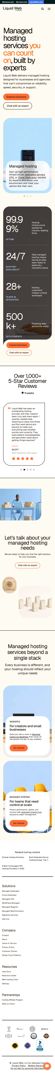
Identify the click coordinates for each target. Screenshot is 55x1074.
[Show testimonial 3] (27, 469)
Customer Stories (9, 951)
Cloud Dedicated (27, 177)
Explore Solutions (18, 345)
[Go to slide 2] (27, 196)
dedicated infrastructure (31, 812)
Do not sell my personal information (28, 1068)
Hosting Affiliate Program (12, 1000)
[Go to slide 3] (31, 196)
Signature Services (10, 915)
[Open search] (42, 9)
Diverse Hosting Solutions (13, 857)
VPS (11, 177)
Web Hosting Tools (10, 979)
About (4, 939)
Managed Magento (10, 907)
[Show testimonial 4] (31, 469)
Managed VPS (8, 899)
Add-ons (5, 919)
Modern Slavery (35, 1065)
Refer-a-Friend (8, 1004)
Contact (5, 935)
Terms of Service (9, 943)
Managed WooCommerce (13, 911)
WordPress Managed (10, 903)
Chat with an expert (19, 352)
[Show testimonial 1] (21, 469)
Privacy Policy (8, 947)
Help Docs (6, 971)
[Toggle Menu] (49, 9)
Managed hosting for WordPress (25, 735)
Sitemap (5, 983)
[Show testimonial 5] (34, 469)
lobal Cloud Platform (12, 955)
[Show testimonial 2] (24, 469)
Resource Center (9, 975)
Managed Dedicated (10, 891)
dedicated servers (35, 174)
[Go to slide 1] (24, 196)
